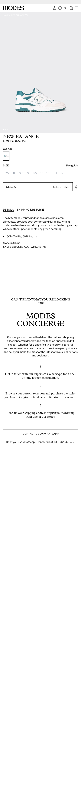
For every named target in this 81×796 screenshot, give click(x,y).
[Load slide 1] (3, 129)
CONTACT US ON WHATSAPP (41, 433)
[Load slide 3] (7, 129)
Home (5, 15)
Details (8, 209)
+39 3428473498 (64, 442)
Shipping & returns (30, 209)
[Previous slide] (4, 72)
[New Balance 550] (6, 156)
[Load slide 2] (5, 129)
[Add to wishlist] (76, 186)
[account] (54, 8)
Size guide (71, 165)
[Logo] (13, 8)
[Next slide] (77, 72)
